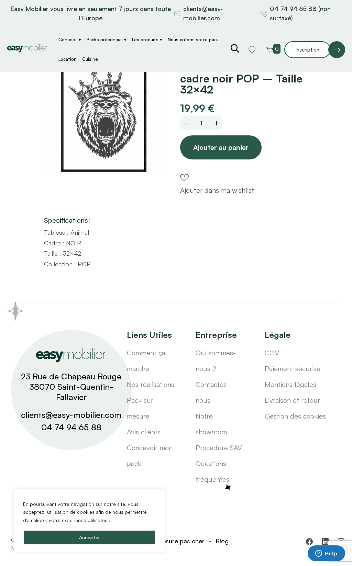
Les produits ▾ (147, 39)
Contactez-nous (212, 392)
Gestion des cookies (295, 416)
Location (67, 59)
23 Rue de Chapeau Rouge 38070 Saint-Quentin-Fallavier (71, 386)
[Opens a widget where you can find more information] (326, 554)
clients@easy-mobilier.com (203, 13)
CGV (272, 352)
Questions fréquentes (212, 471)
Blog (222, 541)
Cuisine (90, 59)
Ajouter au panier (221, 147)
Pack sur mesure (140, 408)
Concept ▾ (69, 39)
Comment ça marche (146, 360)
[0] (269, 49)
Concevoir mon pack (150, 455)
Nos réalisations (150, 384)
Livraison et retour (292, 400)
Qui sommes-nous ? (216, 360)
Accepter (89, 537)
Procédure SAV (219, 447)
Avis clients (144, 432)
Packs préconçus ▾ (106, 39)
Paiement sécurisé (292, 368)
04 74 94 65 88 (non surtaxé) (300, 13)
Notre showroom (211, 424)
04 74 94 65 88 (71, 427)
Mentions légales (290, 384)
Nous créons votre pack (193, 39)
